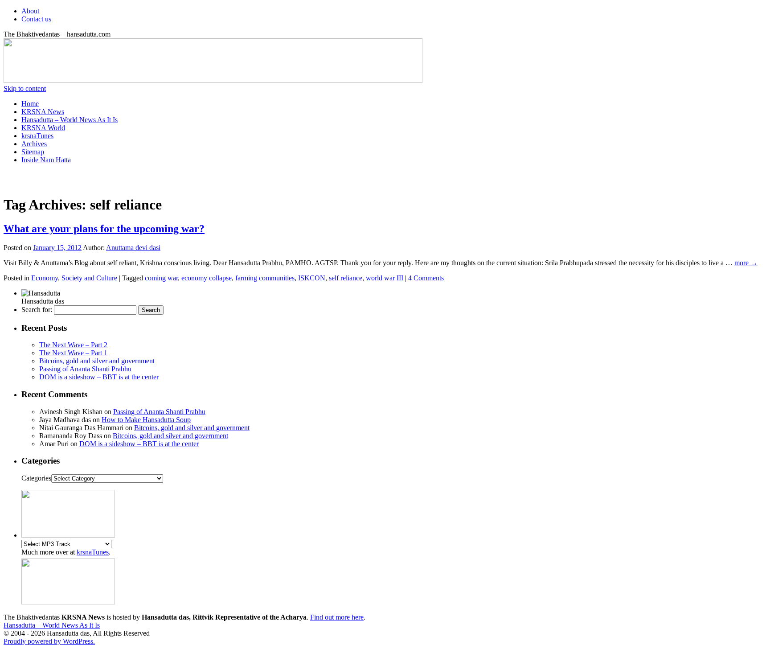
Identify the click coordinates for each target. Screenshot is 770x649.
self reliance (345, 278)
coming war (161, 278)
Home (30, 103)
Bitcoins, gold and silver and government (97, 361)
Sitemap (32, 152)
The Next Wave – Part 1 (73, 353)
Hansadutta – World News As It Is (69, 119)
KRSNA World (43, 127)
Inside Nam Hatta (46, 160)
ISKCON (311, 278)
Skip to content (25, 88)
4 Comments (426, 278)
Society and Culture (89, 278)
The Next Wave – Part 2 (73, 345)
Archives (34, 144)
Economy (44, 278)
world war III (384, 278)
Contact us (36, 19)
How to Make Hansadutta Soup (146, 419)
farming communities (265, 278)
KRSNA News (42, 111)
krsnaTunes (37, 136)
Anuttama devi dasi (133, 247)
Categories (36, 478)
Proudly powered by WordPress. (49, 641)
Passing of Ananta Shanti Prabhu (85, 369)
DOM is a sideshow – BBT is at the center (99, 377)
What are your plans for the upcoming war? (104, 228)
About (30, 11)
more (746, 263)
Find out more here (337, 617)
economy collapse (206, 278)
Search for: (36, 309)
